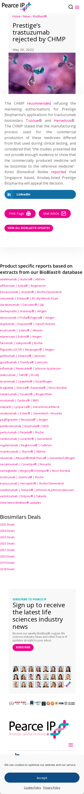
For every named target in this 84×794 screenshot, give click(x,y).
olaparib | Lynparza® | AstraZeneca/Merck (30, 407)
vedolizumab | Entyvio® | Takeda (23, 496)
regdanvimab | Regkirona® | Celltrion (26, 445)
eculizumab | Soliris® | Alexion (21, 330)
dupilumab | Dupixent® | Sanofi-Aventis (27, 324)
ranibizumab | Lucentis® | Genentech (26, 439)
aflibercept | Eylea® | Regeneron (23, 286)
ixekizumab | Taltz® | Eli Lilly (19, 375)
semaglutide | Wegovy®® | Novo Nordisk (35, 471)
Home (17, 16)
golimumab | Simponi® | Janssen (22, 356)
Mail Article (51, 213)
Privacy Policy (51, 788)
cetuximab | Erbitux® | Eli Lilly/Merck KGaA (29, 298)
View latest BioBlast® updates (20, 503)
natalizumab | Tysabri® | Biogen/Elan (26, 394)
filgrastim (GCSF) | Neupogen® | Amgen (27, 349)
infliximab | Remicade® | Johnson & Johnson (30, 368)
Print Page (16, 213)
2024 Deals (7, 531)
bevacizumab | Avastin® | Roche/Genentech (31, 292)
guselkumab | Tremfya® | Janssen (24, 362)
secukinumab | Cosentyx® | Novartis (25, 464)
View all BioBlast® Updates (29, 228)
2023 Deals (7, 537)
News (27, 16)
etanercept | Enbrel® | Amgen (21, 337)
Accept (42, 777)
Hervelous (62, 120)
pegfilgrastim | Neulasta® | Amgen (24, 420)
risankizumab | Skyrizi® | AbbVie (23, 451)
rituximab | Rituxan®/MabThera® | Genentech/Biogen (37, 458)
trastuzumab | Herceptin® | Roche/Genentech (32, 483)
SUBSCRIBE (23, 647)
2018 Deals (7, 569)
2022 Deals (7, 543)
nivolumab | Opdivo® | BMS (19, 400)
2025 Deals (7, 524)
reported (58, 171)
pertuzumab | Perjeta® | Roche (22, 432)
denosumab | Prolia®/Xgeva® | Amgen (27, 318)
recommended (39, 103)
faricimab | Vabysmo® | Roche (21, 343)
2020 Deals (7, 556)
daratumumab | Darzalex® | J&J (22, 305)
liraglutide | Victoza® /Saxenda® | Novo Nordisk (33, 388)
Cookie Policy (32, 788)
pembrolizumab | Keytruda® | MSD (24, 426)
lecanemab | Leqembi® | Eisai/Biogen (26, 381)
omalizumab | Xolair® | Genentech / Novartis (31, 413)
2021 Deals (7, 550)
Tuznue (32, 120)
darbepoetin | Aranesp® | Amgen (23, 311)
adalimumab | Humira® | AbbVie (22, 279)
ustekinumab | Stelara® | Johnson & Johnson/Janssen (37, 490)
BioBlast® (40, 16)
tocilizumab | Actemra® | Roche (22, 477)
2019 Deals (7, 563)
